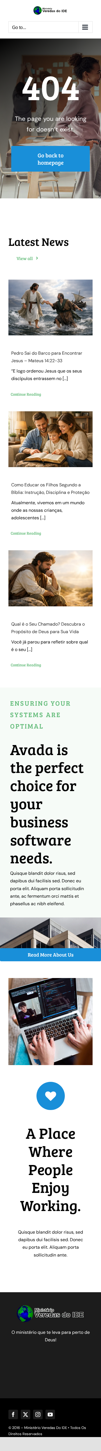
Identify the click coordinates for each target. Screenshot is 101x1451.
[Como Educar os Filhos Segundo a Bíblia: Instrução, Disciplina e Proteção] (50, 439)
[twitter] (25, 1414)
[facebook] (13, 1414)
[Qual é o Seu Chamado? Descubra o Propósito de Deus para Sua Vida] (50, 578)
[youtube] (50, 1414)
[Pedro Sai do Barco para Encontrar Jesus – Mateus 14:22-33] (50, 307)
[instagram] (38, 1414)
